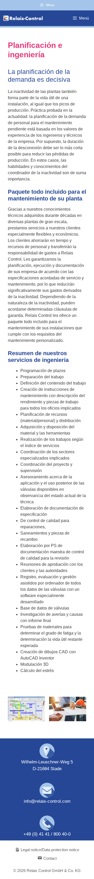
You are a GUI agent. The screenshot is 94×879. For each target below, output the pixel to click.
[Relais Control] (23, 18)
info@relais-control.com (47, 801)
